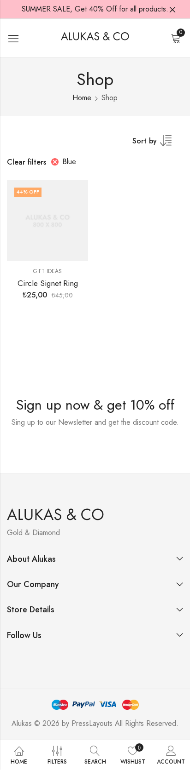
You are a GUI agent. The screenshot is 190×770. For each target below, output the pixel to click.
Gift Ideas (47, 271)
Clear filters (26, 162)
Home (81, 97)
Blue (69, 161)
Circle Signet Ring (48, 283)
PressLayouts (92, 723)
